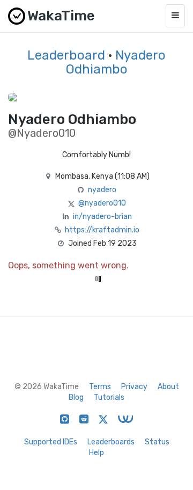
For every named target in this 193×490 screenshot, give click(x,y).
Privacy (134, 386)
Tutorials (109, 397)
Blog (76, 397)
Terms (100, 386)
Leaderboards (111, 442)
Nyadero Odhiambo (116, 62)
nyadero (102, 189)
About (168, 386)
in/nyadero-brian (102, 216)
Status (157, 442)
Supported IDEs (50, 442)
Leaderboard (66, 55)
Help (96, 452)
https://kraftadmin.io (102, 230)
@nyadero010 (102, 203)
